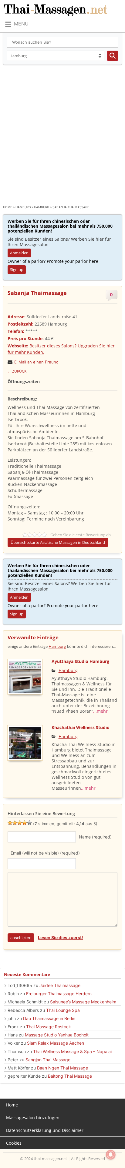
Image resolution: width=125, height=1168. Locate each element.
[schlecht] (10, 822)
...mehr (100, 711)
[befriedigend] (19, 822)
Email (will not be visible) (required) (45, 852)
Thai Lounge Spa (63, 1010)
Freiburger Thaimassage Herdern (59, 993)
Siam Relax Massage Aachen (55, 1043)
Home (7, 207)
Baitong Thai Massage (70, 1076)
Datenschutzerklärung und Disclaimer (44, 1130)
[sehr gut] (29, 822)
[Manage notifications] (111, 1155)
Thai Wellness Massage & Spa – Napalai (72, 1051)
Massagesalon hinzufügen (32, 1117)
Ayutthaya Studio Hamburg (80, 661)
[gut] (24, 822)
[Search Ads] (112, 56)
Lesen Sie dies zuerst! (60, 937)
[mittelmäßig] (14, 822)
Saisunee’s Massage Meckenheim (83, 1001)
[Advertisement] (62, 130)
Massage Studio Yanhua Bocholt (57, 1034)
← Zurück (17, 371)
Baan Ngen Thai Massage (62, 1067)
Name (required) (95, 836)
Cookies (14, 1143)
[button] (16, 24)
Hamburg (23, 207)
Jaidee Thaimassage (59, 985)
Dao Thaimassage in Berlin (49, 1018)
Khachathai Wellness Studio (81, 727)
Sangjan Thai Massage (47, 1059)
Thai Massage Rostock (48, 1026)
